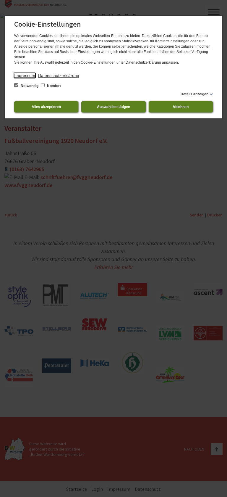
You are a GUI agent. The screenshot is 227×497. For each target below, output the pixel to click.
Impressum (24, 75)
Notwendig (29, 86)
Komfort (53, 86)
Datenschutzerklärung (58, 75)
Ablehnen (181, 107)
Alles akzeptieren (46, 107)
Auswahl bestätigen (113, 107)
